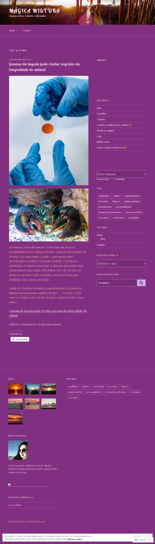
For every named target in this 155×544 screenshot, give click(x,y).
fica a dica (103, 201)
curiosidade (98, 386)
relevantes (103, 217)
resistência (118, 217)
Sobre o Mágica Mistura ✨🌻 (112, 147)
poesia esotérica (134, 212)
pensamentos (105, 206)
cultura (116, 195)
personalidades (124, 206)
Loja (99, 136)
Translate (120, 179)
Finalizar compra (105, 130)
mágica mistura (132, 201)
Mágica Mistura (34, 10)
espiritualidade (132, 195)
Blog (99, 108)
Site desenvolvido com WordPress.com (26, 521)
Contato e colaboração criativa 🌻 (114, 125)
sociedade (133, 217)
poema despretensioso (110, 212)
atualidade (103, 195)
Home (12, 30)
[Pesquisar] (141, 283)
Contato (27, 30)
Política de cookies (74, 539)
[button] (16, 389)
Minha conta (103, 141)
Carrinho (101, 113)
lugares (116, 201)
